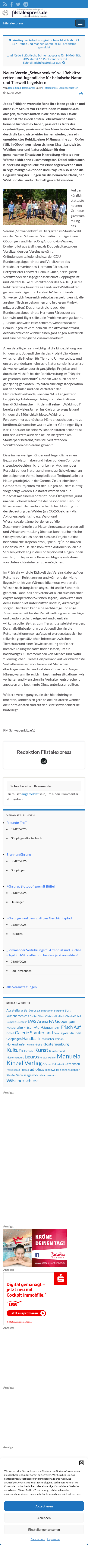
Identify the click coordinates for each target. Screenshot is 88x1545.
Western (51, 1075)
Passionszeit (13, 1069)
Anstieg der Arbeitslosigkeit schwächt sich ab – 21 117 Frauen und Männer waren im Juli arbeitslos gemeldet (45, 43)
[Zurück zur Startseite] (44, 13)
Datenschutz (38, 1539)
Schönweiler (52, 1069)
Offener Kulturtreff (53, 1064)
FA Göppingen (62, 1021)
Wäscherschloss (23, 1080)
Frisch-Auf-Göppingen (41, 1027)
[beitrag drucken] (81, 93)
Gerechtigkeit (61, 1033)
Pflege (24, 1069)
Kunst (41, 1049)
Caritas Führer (37, 1016)
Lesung (31, 1056)
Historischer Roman (51, 1039)
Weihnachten (39, 1075)
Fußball (10, 1033)
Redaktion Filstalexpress (21, 87)
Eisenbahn (21, 1021)
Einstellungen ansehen (44, 1529)
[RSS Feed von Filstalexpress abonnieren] (5, 3)
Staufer (10, 1075)
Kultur (13, 1050)
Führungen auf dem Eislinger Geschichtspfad (39, 918)
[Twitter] (18, 3)
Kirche (38, 1044)
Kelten (30, 1044)
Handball (30, 1038)
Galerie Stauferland (34, 1032)
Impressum (53, 1539)
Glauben (75, 1033)
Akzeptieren (44, 1506)
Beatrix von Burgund (52, 1010)
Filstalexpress (13, 23)
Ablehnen (44, 1518)
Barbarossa (32, 1010)
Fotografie (14, 1027)
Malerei (52, 1057)
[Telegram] (25, 3)
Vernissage (24, 1075)
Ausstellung (14, 1010)
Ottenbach (72, 1064)
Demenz (11, 1021)
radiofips (36, 1069)
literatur (42, 1057)
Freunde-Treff (16, 822)
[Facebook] (11, 3)
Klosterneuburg (56, 1044)
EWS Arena (38, 1021)
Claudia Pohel (73, 1016)
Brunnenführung (18, 854)
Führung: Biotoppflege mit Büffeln (31, 886)
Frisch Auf (71, 1027)
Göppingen (14, 1039)
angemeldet (30, 794)
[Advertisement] (35, 1158)
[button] (81, 1463)
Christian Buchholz (55, 1016)
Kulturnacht (27, 1051)
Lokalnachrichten (68, 87)
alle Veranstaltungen (21, 987)
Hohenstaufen (16, 1044)
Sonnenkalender (70, 1069)
